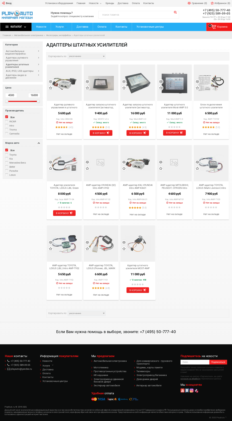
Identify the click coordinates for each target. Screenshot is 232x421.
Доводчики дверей (147, 379)
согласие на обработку (190, 379)
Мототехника (101, 367)
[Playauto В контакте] (187, 390)
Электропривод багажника (151, 375)
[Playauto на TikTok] (196, 390)
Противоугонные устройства (110, 371)
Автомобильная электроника (110, 361)
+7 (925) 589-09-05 (216, 13)
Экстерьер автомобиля (107, 385)
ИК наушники (101, 375)
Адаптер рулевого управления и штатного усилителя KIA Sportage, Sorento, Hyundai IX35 (64, 106)
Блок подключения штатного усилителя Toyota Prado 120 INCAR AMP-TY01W (211, 106)
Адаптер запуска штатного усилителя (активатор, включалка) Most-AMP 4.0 (138, 106)
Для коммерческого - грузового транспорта (154, 362)
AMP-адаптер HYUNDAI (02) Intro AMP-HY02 (101, 186)
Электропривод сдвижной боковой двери (109, 380)
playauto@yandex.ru (21, 369)
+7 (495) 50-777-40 (216, 10)
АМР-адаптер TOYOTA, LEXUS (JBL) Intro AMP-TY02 (64, 266)
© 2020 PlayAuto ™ (218, 417)
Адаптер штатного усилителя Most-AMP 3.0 (174, 106)
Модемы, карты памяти (149, 367)
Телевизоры (143, 371)
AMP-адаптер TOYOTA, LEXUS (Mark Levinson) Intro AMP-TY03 (211, 186)
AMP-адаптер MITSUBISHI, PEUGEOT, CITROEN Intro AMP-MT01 (174, 186)
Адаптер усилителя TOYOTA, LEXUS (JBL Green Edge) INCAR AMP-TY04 (64, 186)
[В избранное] (50, 88)
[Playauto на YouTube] (183, 390)
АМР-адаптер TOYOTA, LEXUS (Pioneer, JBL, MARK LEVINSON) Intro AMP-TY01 (101, 266)
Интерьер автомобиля (148, 385)
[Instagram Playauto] (192, 390)
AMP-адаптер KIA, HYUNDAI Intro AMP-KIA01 (138, 186)
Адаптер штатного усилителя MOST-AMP (138, 266)
